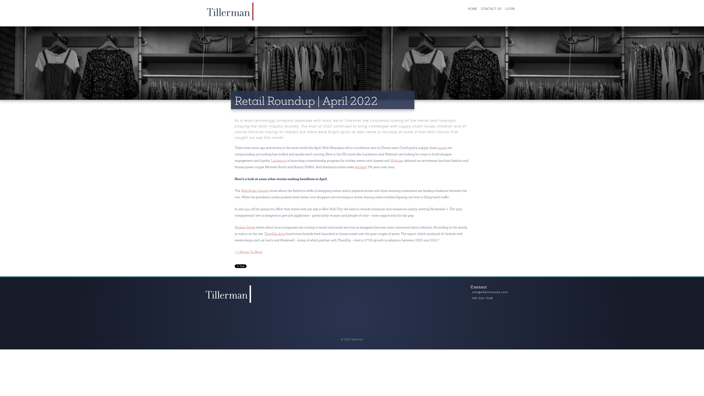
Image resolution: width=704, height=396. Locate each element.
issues (442, 148)
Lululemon (279, 160)
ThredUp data (274, 234)
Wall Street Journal (254, 190)
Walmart (397, 160)
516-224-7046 (482, 298)
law (247, 209)
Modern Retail (245, 227)
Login (510, 9)
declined (361, 167)
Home (472, 9)
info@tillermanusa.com (490, 292)
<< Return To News (249, 252)
